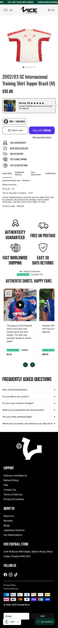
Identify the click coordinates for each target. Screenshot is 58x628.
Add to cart (17, 130)
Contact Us (10, 489)
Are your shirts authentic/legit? (17, 416)
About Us (9, 515)
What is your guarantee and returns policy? (23, 410)
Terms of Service (13, 494)
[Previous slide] (25, 364)
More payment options (42, 137)
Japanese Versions (14, 530)
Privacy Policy (10, 585)
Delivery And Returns (15, 475)
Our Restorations (13, 534)
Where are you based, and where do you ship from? (27, 423)
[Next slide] (32, 364)
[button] (2, 105)
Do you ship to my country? (15, 396)
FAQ (6, 484)
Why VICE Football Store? (14, 389)
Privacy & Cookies (14, 499)
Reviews (8, 520)
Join (42, 616)
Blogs (7, 525)
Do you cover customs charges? (18, 403)
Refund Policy (11, 480)
